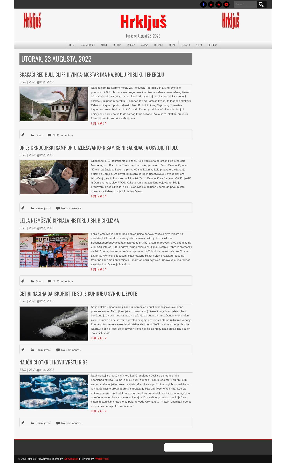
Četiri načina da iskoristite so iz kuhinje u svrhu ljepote (78, 293)
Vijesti (72, 45)
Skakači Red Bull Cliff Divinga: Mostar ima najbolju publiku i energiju (91, 74)
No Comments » (63, 135)
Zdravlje (186, 45)
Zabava (144, 45)
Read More (97, 123)
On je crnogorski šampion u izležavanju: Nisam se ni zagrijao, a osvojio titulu (99, 147)
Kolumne (158, 45)
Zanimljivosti (88, 45)
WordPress (102, 458)
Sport (104, 45)
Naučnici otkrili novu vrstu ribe (53, 362)
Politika (117, 45)
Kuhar (172, 45)
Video (199, 45)
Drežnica (212, 45)
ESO (22, 82)
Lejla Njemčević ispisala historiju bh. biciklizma (69, 220)
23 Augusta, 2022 (41, 82)
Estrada (131, 45)
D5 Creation (71, 458)
